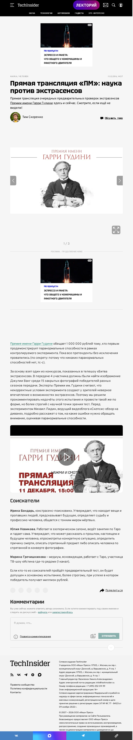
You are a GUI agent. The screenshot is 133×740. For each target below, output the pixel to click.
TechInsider (28, 5)
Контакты (15, 692)
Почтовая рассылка (105, 5)
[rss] (12, 675)
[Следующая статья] (66, 647)
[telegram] (26, 675)
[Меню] (12, 5)
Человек (24, 76)
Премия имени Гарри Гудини (31, 344)
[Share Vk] (16, 735)
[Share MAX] (49, 735)
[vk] (19, 675)
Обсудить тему (114, 118)
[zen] (32, 675)
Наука (13, 76)
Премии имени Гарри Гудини (31, 103)
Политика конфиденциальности (28, 688)
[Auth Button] (121, 5)
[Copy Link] (116, 735)
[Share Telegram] (83, 735)
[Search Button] (114, 5)
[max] (39, 675)
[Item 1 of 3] (66, 180)
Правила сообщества (22, 684)
